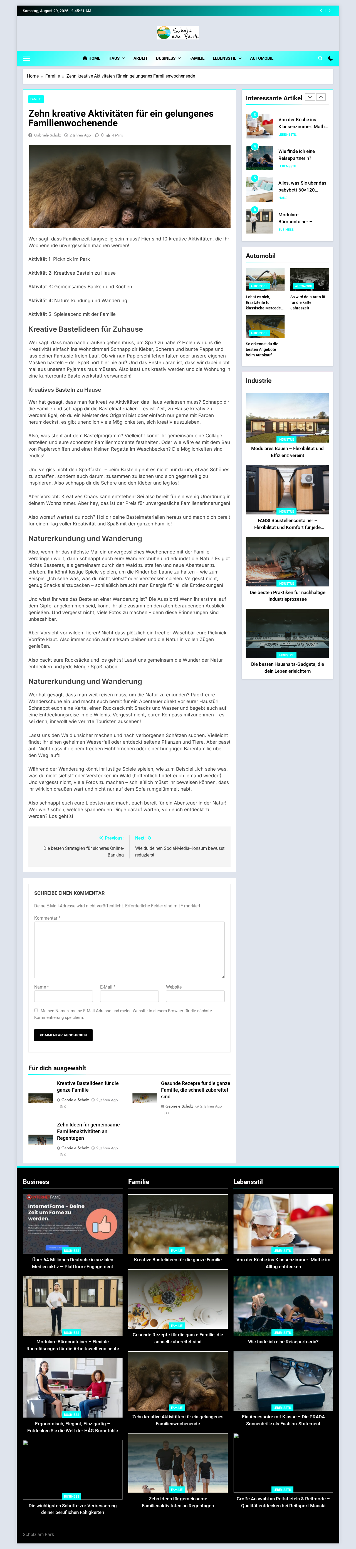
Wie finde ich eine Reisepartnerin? (279, 11)
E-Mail (107, 987)
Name (41, 987)
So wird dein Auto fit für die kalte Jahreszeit (307, 302)
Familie (196, 58)
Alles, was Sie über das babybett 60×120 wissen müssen (302, 158)
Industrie (286, 439)
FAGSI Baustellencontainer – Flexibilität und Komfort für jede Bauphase (287, 527)
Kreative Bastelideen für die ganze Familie (178, 1259)
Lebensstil (224, 58)
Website (174, 987)
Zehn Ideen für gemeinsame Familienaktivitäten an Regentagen (88, 1131)
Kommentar (47, 918)
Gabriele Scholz (47, 135)
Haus (114, 58)
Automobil (261, 58)
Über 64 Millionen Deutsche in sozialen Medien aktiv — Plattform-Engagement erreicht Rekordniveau (72, 1266)
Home (93, 58)
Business (165, 58)
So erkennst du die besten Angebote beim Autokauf (262, 349)
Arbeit (141, 58)
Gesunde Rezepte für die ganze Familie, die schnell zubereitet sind (195, 1090)
